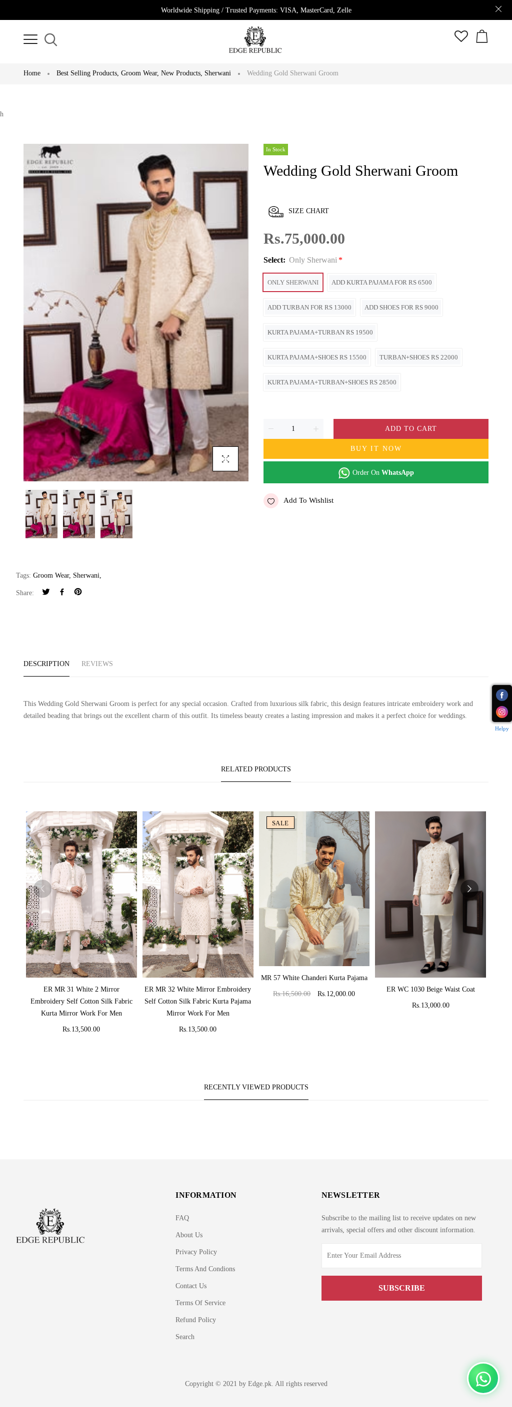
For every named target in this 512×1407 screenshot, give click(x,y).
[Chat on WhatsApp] (483, 1378)
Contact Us (191, 1286)
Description (47, 664)
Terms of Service (201, 1303)
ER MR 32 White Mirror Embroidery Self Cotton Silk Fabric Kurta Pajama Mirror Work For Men (197, 1001)
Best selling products (87, 73)
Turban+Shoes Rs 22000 (419, 357)
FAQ (182, 1218)
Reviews (97, 664)
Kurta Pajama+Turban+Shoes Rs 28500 (332, 382)
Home (32, 73)
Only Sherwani (293, 282)
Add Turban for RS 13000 (310, 307)
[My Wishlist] (461, 39)
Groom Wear (140, 73)
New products (181, 73)
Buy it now (376, 448)
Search (185, 1337)
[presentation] (43, 889)
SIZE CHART (308, 211)
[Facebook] (62, 593)
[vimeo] (78, 593)
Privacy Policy (196, 1252)
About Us (189, 1235)
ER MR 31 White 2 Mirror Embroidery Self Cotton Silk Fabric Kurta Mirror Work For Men (81, 1001)
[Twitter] (46, 593)
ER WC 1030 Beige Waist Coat (430, 989)
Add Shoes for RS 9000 (401, 307)
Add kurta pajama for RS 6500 (382, 282)
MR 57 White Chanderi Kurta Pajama (314, 978)
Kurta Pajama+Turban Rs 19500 (320, 332)
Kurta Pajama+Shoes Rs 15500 (317, 357)
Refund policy (196, 1320)
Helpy (502, 728)
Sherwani (217, 73)
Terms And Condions (205, 1269)
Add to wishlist (309, 500)
